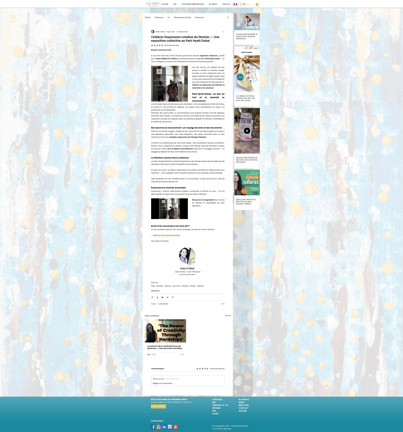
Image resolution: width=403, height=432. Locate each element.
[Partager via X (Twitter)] (157, 297)
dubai (153, 286)
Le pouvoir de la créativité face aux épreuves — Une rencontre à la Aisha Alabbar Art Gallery (164, 347)
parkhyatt (200, 286)
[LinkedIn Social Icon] (164, 427)
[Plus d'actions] (223, 31)
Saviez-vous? (199, 17)
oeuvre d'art (176, 286)
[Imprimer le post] (173, 297)
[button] (257, 4)
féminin (193, 286)
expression (185, 286)
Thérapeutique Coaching (182, 17)
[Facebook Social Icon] (153, 427)
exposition (159, 286)
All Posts (148, 17)
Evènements (159, 17)
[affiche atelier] (165, 330)
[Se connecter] (244, 4)
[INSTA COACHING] (159, 427)
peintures (168, 286)
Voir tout (228, 315)
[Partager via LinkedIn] (162, 297)
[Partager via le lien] (168, 297)
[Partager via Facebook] (152, 297)
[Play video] (169, 208)
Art (168, 17)
